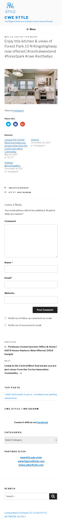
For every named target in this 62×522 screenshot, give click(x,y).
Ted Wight (31, 37)
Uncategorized (19, 188)
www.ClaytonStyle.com (31, 461)
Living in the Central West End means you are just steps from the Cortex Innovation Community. (16, 145)
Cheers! (35, 139)
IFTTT (12, 192)
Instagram (18, 110)
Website (9, 293)
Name (9, 262)
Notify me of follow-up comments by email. (30, 318)
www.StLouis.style (31, 457)
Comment (10, 221)
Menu (33, 29)
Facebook (42, 422)
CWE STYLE (17, 17)
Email (8, 278)
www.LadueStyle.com (31, 465)
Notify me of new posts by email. (25, 325)
